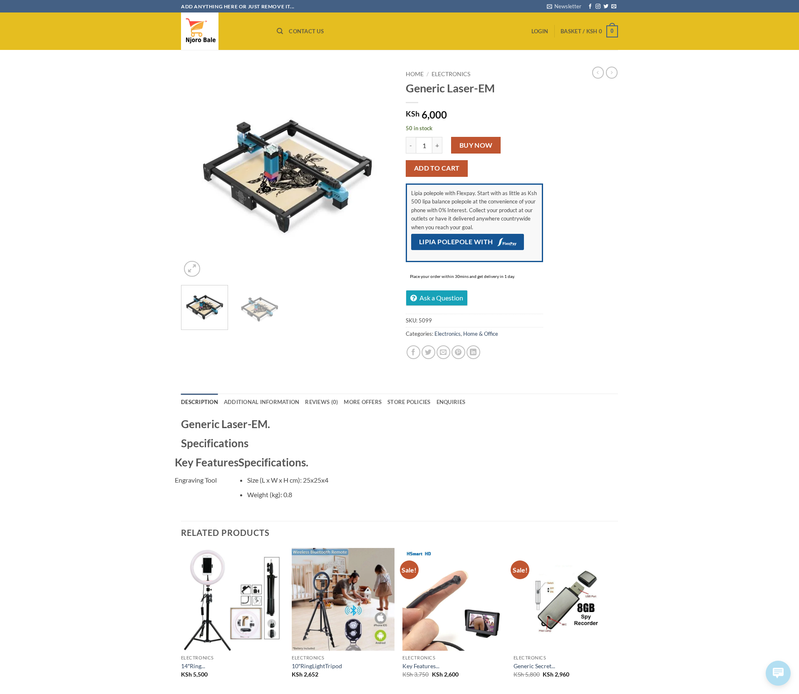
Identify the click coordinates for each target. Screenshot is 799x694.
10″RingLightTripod (317, 665)
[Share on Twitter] (428, 352)
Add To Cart (437, 168)
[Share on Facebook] (413, 352)
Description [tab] (199, 402)
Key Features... (420, 665)
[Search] (280, 31)
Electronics (451, 74)
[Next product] (598, 72)
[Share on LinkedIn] (473, 352)
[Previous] (195, 172)
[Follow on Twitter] (605, 7)
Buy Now (476, 145)
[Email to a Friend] (443, 352)
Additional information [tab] (262, 402)
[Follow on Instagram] (598, 7)
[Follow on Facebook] (590, 7)
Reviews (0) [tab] (321, 402)
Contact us (306, 31)
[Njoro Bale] (222, 31)
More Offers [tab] (363, 402)
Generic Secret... (534, 665)
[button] (564, 6)
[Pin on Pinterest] (458, 352)
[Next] (378, 172)
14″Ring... (193, 665)
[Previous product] (612, 72)
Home (415, 74)
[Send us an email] (613, 7)
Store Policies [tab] (409, 402)
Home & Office (480, 333)
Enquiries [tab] (451, 402)
